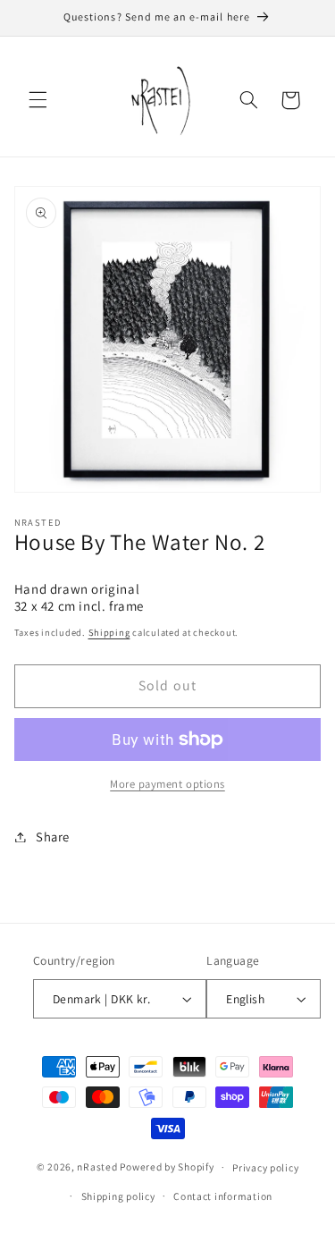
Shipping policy (118, 1196)
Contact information (222, 1196)
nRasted (97, 1166)
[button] (37, 100)
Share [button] (53, 836)
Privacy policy (265, 1167)
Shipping (109, 632)
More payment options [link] (167, 783)
